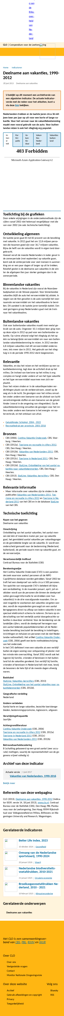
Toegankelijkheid (15, 1004)
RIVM (31, 942)
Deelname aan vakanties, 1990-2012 (34, 799)
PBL (24, 942)
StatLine (55, 502)
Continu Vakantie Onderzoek (32, 438)
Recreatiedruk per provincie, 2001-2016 (26, 426)
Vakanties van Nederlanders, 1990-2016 (33, 776)
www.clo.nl (43, 802)
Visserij (38, 862)
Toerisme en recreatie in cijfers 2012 (37, 445)
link (17, 105)
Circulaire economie (43, 878)
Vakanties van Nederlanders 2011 (36, 452)
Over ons (11, 962)
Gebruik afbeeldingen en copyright (24, 995)
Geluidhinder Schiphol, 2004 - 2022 (23, 422)
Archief (10, 990)
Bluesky (54, 990)
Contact (11, 971)
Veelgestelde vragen (17, 966)
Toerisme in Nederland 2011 (33, 458)
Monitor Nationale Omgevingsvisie (24, 975)
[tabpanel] (32, 179)
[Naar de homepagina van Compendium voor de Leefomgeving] (32, 21)
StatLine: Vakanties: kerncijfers (33, 476)
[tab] (8, 139)
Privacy (10, 999)
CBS (17, 942)
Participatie (17, 138)
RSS (52, 995)
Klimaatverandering (44, 894)
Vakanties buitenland (54, 138)
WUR (42, 942)
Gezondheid (41, 847)
